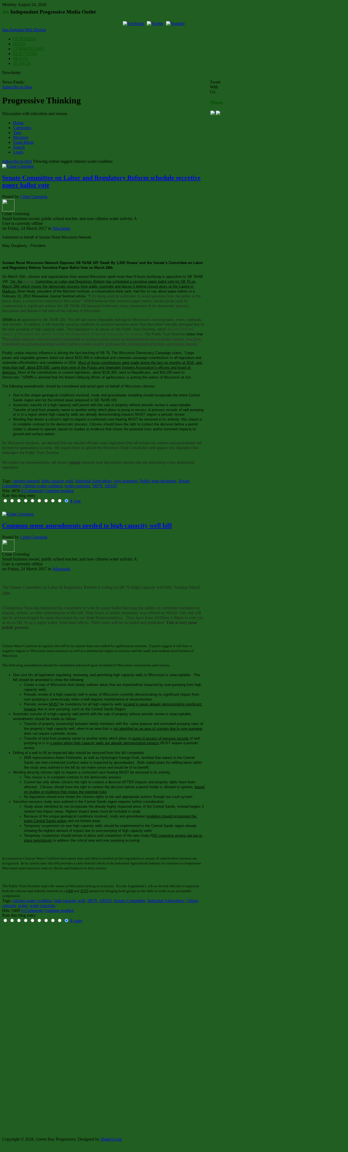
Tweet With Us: (215, 87)
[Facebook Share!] (212, 113)
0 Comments (32, 490)
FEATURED (24, 39)
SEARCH (22, 63)
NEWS (19, 44)
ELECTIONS (25, 53)
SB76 (97, 485)
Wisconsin (61, 228)
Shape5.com (111, 1139)
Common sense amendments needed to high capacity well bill (87, 525)
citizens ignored (26, 481)
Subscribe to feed (17, 161)
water (22, 905)
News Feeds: (13, 82)
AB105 (110, 485)
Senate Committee (129, 900)
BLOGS (20, 58)
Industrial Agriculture (93, 481)
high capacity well (57, 481)
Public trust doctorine (158, 481)
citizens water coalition (42, 485)
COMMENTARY (29, 48)
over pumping (126, 481)
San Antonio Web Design (24, 29)
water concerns (77, 485)
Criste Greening (33, 196)
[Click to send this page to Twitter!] (218, 113)
